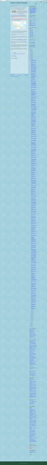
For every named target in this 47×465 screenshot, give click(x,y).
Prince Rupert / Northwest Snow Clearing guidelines (33, 25)
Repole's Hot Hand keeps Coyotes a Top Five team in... (33, 102)
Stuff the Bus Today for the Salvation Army (33, 284)
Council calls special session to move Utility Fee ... (33, 184)
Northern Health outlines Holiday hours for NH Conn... (33, 233)
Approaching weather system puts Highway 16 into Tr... (33, 128)
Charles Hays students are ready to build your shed (33, 257)
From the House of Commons (33, 373)
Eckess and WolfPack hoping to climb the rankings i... (33, 124)
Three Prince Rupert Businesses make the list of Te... (33, 170)
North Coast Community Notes (33, 390)
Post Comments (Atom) (15, 76)
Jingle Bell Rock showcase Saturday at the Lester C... (33, 158)
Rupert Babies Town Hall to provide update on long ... (33, 239)
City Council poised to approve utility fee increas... (33, 190)
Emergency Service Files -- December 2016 (33, 298)
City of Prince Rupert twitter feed (33, 345)
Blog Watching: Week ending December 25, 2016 (33, 95)
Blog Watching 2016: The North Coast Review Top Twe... (33, 61)
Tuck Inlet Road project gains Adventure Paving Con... (33, 236)
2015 (30, 322)
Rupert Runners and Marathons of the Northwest (33, 438)
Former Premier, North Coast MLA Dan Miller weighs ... (33, 208)
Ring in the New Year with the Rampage (33, 172)
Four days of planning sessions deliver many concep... (33, 304)
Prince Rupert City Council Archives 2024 (32, 337)
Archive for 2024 (31, 29)
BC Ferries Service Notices (32, 349)
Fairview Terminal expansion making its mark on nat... (33, 174)
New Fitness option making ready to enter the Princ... (33, 255)
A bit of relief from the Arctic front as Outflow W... (33, 227)
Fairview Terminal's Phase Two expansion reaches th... (33, 196)
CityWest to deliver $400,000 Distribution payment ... (33, 259)
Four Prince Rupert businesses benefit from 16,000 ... (33, 132)
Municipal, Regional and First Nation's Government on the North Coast (33, 389)
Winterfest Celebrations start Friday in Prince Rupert (33, 307)
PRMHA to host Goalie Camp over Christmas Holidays (33, 118)
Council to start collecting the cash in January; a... (33, 168)
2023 (30, 51)
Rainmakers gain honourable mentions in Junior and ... (33, 165)
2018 (30, 56)
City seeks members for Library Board (33, 198)
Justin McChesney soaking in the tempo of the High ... (33, 110)
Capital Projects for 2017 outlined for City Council (33, 185)
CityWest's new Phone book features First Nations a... (33, 194)
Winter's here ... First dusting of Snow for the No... (33, 281)
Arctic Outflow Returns (33, 219)
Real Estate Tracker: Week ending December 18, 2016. (33, 151)
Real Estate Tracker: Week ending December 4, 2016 (34, 279)
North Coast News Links (32, 329)
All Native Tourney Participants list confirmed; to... (33, 238)
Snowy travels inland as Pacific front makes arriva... (33, 90)
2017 (30, 57)
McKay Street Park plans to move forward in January (34, 108)
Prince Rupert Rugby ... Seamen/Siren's (32, 435)
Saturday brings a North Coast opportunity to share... (33, 293)
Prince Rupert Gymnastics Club (33, 420)
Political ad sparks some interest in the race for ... (33, 68)
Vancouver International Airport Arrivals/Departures (33, 363)
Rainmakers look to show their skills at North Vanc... (33, 247)
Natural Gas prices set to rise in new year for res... (33, 112)
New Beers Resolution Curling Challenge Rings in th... (33, 122)
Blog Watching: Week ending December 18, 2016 (33, 153)
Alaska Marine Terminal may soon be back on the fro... (34, 72)
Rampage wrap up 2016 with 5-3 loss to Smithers (33, 180)
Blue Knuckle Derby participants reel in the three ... (33, 80)
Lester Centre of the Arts (32, 402)
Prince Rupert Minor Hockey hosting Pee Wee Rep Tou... (34, 225)
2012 (30, 325)
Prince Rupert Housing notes (33, 334)
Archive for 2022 (31, 31)
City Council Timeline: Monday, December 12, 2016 (33, 192)
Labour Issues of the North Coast (33, 387)
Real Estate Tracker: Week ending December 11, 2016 (33, 218)
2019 (30, 55)
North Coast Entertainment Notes (33, 401)
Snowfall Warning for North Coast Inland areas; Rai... (34, 93)
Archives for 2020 (31, 33)
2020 (30, 54)
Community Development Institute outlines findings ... (33, 200)
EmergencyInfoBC (31, 352)
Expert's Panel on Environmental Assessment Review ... (33, 116)
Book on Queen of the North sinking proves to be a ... (34, 82)
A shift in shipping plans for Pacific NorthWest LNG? (33, 83)
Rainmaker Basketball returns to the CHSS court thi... (33, 291)
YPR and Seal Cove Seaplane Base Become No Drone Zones (33, 143)
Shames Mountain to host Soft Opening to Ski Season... (33, 155)
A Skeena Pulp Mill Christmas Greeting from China (33, 161)
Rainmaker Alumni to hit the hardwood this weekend (33, 163)
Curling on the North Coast (32, 433)
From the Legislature (32, 374)
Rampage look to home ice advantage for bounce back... (33, 223)
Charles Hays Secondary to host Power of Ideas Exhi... (34, 85)
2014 (30, 323)
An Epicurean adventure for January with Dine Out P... (33, 87)
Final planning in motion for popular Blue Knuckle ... (33, 130)
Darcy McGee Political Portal (33, 375)
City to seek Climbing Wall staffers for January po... (33, 106)
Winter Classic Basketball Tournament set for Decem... (33, 100)
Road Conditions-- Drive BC (32, 340)
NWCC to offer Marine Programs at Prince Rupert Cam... (33, 78)
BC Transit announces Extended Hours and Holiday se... (33, 274)
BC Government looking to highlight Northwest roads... (33, 269)
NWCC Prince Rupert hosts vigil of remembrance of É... (34, 263)
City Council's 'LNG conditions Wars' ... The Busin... (33, 309)
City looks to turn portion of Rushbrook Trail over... (33, 70)
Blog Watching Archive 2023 (32, 43)
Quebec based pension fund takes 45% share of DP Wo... (34, 289)
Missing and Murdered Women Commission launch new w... (33, 105)
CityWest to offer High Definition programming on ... (33, 267)
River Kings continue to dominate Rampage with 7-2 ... (33, 265)
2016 (30, 58)
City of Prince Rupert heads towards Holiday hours (34, 149)
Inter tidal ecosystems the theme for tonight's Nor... (33, 245)
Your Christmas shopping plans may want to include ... (33, 231)
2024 (30, 50)
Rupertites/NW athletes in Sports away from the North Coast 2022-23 (33, 441)
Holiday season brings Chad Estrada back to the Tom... (34, 178)
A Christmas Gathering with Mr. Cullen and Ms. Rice (33, 159)
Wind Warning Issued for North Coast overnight (33, 300)
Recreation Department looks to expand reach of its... (33, 212)
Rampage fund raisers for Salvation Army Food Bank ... (33, 242)
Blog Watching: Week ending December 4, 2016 (34, 283)
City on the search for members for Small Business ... (33, 229)
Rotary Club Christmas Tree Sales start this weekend (34, 295)
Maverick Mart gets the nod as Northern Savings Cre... (33, 136)
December (32, 59)
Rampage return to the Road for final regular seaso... (33, 287)
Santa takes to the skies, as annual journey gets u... (34, 97)
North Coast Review (18, 3)
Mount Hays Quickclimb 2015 (33, 416)
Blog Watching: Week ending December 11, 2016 (33, 221)
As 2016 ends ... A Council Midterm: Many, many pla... (33, 63)
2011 (30, 326)
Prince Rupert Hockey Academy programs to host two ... (33, 205)
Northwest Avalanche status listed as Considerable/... (34, 67)
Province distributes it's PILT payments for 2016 (33, 182)
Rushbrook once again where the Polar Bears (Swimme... (33, 74)
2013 (30, 324)
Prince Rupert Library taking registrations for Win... (34, 120)
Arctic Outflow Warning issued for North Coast (33, 261)
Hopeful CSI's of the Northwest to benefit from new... (33, 297)
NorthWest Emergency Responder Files (32, 330)
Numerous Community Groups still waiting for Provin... (33, 244)
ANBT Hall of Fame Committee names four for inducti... (33, 176)
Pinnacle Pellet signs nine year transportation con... (33, 203)
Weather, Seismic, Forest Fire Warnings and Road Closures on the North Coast (33, 397)
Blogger (27, 463)
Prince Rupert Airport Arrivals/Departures (32, 360)
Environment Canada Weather (33, 353)
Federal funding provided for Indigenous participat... (34, 202)
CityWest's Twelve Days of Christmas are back (33, 252)
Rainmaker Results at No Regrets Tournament (33, 249)
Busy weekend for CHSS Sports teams (33, 275)
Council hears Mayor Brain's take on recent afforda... (33, 302)
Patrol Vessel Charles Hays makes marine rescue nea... (34, 210)
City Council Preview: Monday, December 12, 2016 (33, 214)
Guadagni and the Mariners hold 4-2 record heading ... (33, 139)
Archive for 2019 (31, 34)
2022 (30, 52)
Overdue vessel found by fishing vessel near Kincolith (33, 65)
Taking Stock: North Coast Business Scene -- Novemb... (33, 272)
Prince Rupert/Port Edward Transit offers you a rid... (33, 76)
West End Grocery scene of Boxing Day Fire (34, 91)
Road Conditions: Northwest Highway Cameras (32, 341)
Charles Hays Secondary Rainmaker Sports (32, 409)
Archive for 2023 (31, 30)
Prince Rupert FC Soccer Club (33, 434)
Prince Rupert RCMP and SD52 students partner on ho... (34, 141)
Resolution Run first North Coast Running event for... (33, 145)
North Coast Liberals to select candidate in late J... (33, 134)
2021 (30, 53)
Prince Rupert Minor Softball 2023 (33, 421)
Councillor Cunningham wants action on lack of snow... (33, 188)
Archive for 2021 (31, 32)
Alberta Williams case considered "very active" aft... (33, 126)
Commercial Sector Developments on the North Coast (32, 380)
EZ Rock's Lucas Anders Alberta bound (33, 167)
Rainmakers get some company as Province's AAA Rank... (33, 114)
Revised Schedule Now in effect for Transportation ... (33, 147)
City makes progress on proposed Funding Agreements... (33, 277)
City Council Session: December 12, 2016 (33, 216)
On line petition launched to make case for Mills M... (33, 254)
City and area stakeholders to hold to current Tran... (33, 251)
